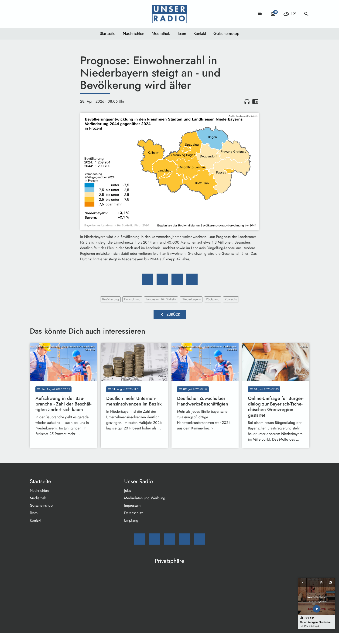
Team (181, 33)
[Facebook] (43, 14)
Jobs (127, 490)
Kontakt (200, 33)
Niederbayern (191, 299)
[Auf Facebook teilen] (147, 279)
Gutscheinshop (226, 33)
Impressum (132, 505)
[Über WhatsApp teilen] (177, 279)
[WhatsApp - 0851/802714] (71, 14)
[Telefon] (62, 14)
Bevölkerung (110, 299)
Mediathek (161, 33)
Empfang (131, 520)
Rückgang (212, 299)
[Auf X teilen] (162, 279)
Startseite (107, 33)
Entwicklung (132, 299)
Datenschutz (133, 513)
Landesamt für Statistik (161, 299)
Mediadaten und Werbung (144, 498)
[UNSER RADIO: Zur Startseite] (169, 14)
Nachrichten (133, 33)
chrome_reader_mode (255, 101)
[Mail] (34, 14)
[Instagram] (53, 14)
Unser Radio (138, 481)
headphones (247, 101)
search (306, 14)
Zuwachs (231, 299)
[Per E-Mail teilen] (192, 279)
